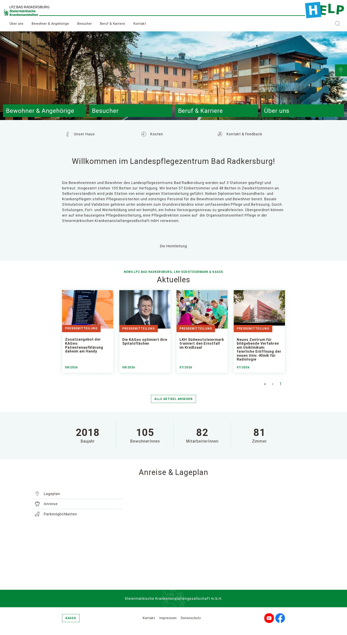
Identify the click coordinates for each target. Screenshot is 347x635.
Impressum (168, 618)
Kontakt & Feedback (244, 134)
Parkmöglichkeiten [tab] (60, 514)
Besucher (84, 24)
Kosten (156, 134)
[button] (337, 23)
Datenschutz (191, 618)
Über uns (16, 24)
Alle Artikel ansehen (173, 399)
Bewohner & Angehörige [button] (50, 24)
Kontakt (139, 24)
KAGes (70, 618)
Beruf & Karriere (112, 24)
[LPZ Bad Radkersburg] (324, 10)
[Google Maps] (221, 534)
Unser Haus (84, 134)
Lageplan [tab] (51, 494)
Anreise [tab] (50, 504)
